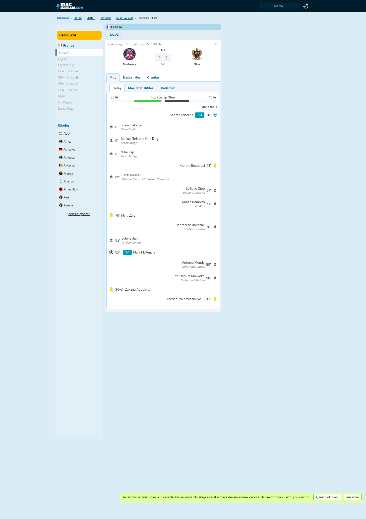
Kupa (61, 96)
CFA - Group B (68, 77)
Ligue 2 (63, 59)
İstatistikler (132, 77)
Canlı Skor (67, 35)
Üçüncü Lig (66, 65)
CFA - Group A (68, 71)
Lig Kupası (65, 102)
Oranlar (153, 77)
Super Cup (65, 108)
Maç (113, 77)
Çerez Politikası (327, 497)
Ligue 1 (115, 34)
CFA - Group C (68, 84)
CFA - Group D (68, 90)
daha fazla (209, 106)
